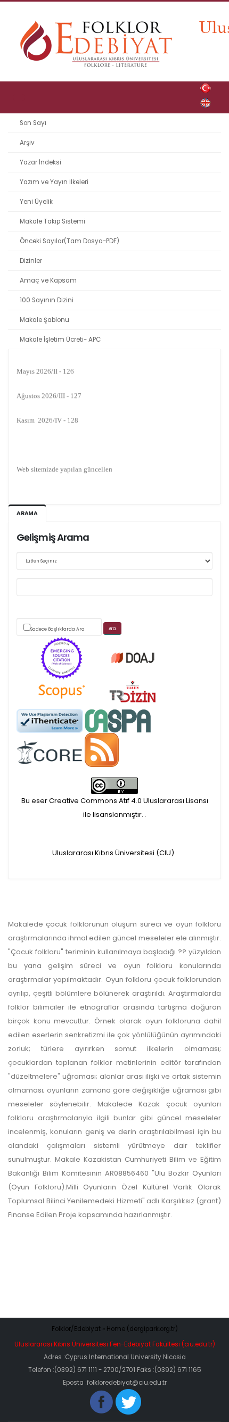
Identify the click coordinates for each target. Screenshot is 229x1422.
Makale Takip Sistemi (52, 221)
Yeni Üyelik (36, 201)
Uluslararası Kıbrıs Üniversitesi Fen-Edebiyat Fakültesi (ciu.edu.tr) (114, 1344)
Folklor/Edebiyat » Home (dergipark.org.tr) (115, 1329)
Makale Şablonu (44, 320)
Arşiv (27, 142)
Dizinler (31, 261)
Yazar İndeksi (40, 162)
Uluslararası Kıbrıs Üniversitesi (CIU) (113, 853)
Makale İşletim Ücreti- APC (60, 339)
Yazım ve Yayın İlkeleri (54, 182)
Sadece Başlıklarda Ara (57, 629)
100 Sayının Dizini (46, 300)
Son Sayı (33, 123)
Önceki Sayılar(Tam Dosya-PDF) (69, 241)
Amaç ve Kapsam (48, 280)
